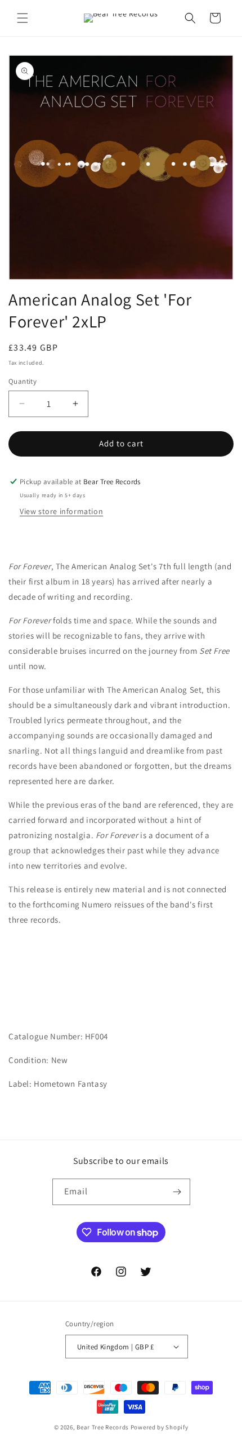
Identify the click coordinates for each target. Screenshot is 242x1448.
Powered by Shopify (160, 1427)
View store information (61, 511)
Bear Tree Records (103, 1427)
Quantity (22, 381)
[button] (22, 18)
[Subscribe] (177, 1192)
